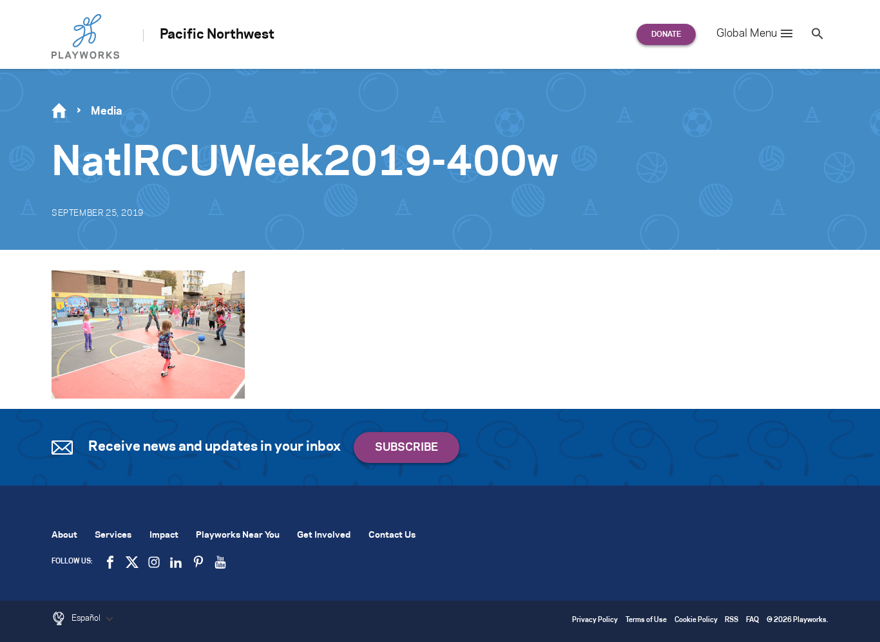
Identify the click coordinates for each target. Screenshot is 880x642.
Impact (163, 535)
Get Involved (323, 535)
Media (106, 111)
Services (113, 535)
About (64, 535)
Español (87, 618)
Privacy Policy (595, 620)
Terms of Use (646, 620)
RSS (731, 620)
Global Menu (746, 33)
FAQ (752, 620)
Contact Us (392, 535)
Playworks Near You (238, 535)
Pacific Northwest (217, 34)
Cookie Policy (696, 620)
